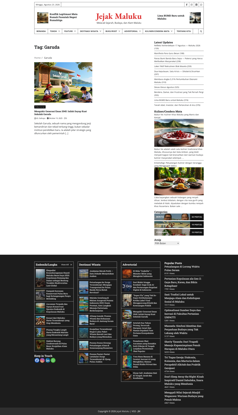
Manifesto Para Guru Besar (166, 53)
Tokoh (53, 31)
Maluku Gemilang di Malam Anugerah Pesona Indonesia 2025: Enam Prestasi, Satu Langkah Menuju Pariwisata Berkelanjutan (101, 304)
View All (65, 264)
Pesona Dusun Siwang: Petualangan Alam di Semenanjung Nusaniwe (101, 345)
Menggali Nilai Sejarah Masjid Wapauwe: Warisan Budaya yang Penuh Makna (183, 396)
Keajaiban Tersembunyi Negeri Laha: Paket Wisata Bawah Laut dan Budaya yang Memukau (101, 333)
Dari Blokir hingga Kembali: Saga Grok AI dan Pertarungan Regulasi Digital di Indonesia (145, 286)
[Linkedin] (47, 360)
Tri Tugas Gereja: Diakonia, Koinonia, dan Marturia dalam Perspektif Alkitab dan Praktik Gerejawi (182, 363)
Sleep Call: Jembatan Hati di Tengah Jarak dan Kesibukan (145, 375)
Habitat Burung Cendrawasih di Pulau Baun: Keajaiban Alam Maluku (56, 345)
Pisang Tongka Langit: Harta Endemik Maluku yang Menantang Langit (57, 332)
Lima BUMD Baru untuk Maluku (170, 17)
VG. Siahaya (40, 118)
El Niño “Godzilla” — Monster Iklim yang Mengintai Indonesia (142, 273)
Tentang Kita (184, 31)
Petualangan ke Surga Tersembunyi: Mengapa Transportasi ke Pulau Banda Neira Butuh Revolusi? (101, 287)
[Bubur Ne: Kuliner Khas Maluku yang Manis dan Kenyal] (179, 146)
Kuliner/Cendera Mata (157, 31)
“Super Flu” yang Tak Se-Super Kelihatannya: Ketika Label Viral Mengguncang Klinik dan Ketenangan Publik (145, 300)
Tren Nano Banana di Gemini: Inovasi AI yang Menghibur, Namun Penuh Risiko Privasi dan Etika (145, 361)
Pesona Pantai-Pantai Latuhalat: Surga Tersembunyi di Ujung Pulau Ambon (100, 358)
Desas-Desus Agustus (164, 87)
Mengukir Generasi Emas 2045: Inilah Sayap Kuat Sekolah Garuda (145, 314)
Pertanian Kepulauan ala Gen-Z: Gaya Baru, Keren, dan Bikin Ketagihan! (182, 282)
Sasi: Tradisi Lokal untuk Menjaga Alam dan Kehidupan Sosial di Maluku (182, 298)
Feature (68, 31)
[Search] (201, 31)
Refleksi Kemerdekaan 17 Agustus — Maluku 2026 (177, 45)
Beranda (41, 31)
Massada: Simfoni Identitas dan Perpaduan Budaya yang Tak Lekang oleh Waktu (182, 329)
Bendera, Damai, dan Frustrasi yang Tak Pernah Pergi (179, 92)
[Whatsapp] (53, 360)
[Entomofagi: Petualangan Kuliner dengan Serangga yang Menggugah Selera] (179, 194)
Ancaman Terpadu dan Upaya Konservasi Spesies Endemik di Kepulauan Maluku (56, 308)
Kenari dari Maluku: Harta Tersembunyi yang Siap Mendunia (57, 320)
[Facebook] (37, 360)
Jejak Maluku (119, 16)
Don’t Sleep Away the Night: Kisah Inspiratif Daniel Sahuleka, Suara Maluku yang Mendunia (184, 380)
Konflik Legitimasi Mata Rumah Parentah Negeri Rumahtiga (64, 17)
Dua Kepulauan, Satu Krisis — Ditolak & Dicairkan (177, 71)
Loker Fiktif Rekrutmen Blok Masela (170, 66)
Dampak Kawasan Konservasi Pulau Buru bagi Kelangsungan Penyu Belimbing (58, 295)
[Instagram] (42, 360)
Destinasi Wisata (89, 31)
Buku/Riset (111, 31)
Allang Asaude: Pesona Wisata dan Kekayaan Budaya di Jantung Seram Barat (101, 320)
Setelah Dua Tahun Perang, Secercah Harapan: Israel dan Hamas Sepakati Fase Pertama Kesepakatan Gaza (143, 329)
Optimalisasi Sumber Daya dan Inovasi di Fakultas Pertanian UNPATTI (182, 313)
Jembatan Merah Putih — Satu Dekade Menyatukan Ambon (102, 273)
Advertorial (131, 31)
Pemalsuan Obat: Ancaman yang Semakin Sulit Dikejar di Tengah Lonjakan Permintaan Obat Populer (144, 346)
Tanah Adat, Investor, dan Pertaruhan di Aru (174, 105)
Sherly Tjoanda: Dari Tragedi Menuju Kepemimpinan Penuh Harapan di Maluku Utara (182, 345)
